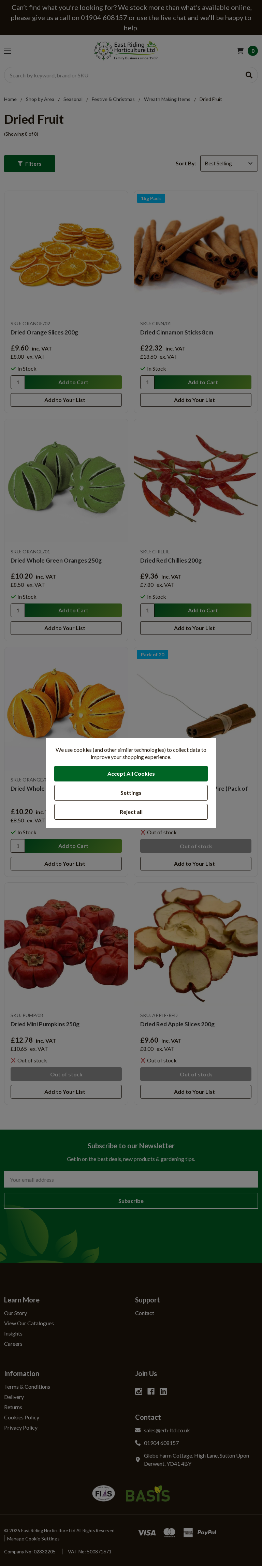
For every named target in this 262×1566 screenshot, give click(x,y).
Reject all (131, 811)
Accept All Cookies (131, 773)
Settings (131, 792)
